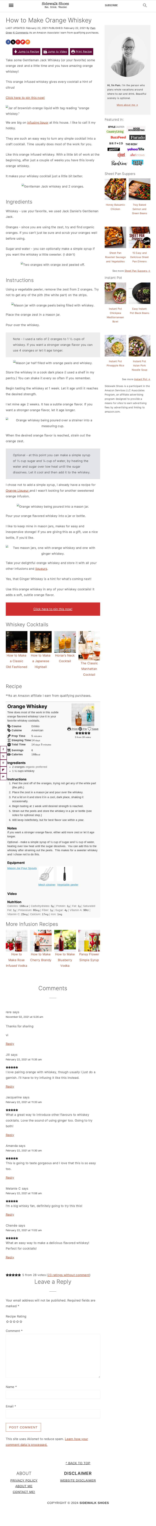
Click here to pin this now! (25, 98)
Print (74, 729)
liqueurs (41, 569)
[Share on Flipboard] (22, 42)
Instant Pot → (142, 379)
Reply (10, 1044)
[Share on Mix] (27, 42)
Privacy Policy (23, 1480)
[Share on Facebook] (8, 42)
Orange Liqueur (18, 490)
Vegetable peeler (67, 884)
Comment (14, 1331)
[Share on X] (13, 42)
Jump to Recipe (28, 51)
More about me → (127, 104)
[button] (76, 733)
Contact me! (24, 1492)
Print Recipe (83, 51)
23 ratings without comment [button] (69, 1275)
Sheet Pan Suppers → (137, 270)
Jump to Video (57, 51)
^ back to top (78, 1463)
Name (11, 1387)
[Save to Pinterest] (18, 42)
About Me (23, 1486)
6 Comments (20, 32)
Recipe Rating (16, 1316)
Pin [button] (84, 729)
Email (11, 1406)
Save (95, 729)
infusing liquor (37, 122)
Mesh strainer (47, 884)
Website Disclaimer (78, 1480)
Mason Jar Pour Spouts (22, 868)
